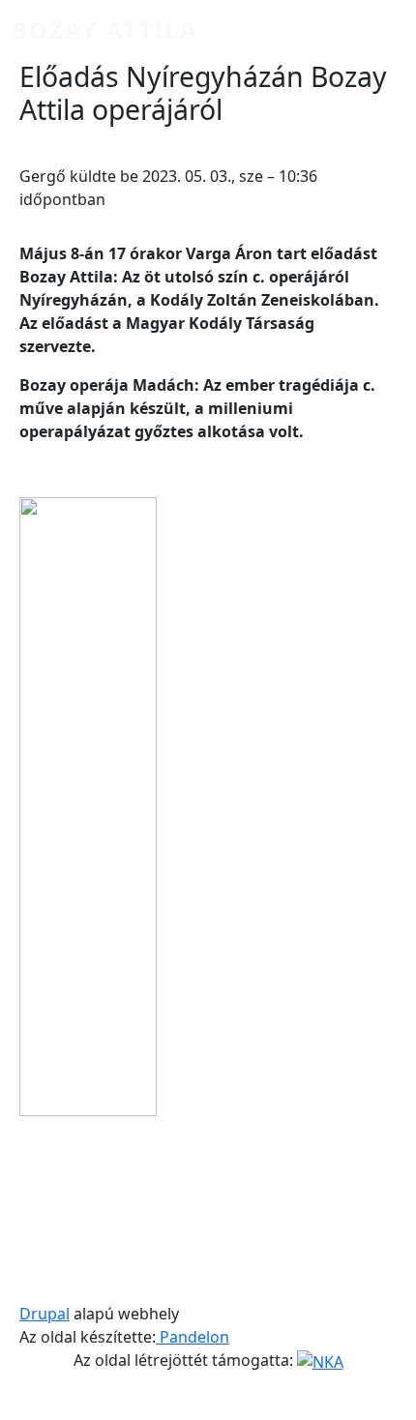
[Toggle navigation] (377, 30)
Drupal (44, 1313)
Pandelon (192, 1336)
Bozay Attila (105, 29)
